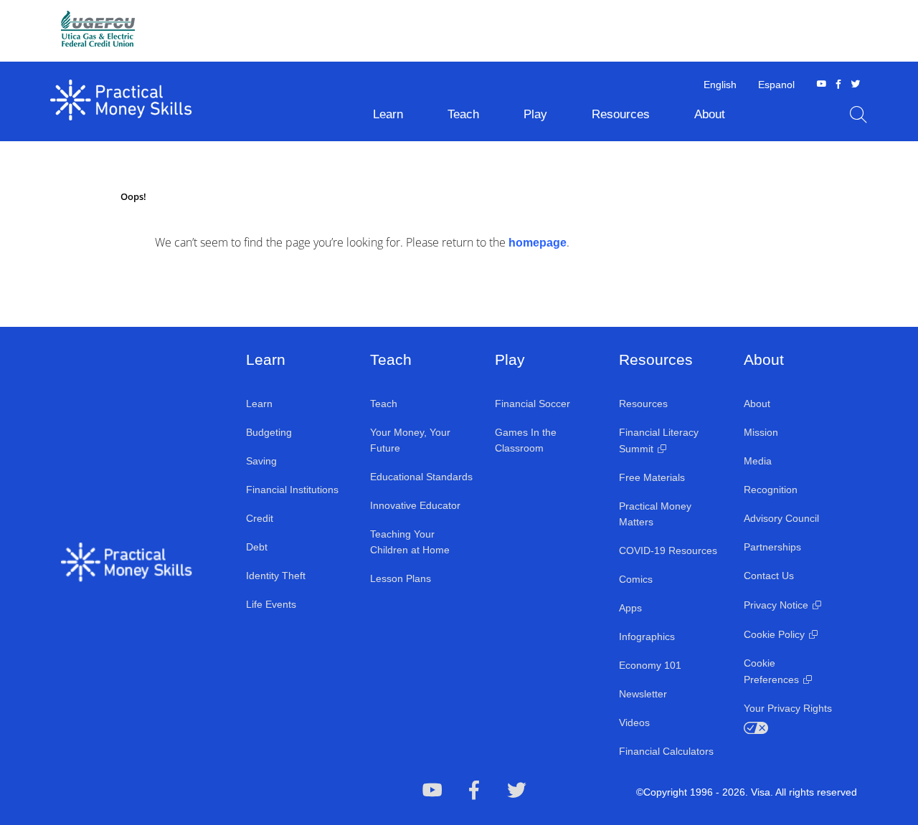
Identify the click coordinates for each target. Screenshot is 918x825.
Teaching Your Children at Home (410, 541)
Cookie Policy (774, 634)
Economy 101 (650, 665)
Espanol (776, 84)
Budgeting (269, 432)
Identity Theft (276, 575)
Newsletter (643, 694)
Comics (636, 579)
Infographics (647, 636)
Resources (643, 403)
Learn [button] (388, 114)
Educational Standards (421, 476)
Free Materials (652, 477)
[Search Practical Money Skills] (858, 115)
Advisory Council (781, 518)
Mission (761, 432)
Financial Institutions (292, 489)
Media (758, 461)
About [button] (709, 114)
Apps (630, 608)
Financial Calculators (666, 751)
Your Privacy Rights (788, 708)
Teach (383, 403)
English (720, 84)
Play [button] (535, 114)
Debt (257, 547)
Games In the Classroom (526, 440)
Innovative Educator (415, 505)
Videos (634, 722)
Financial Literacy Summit (659, 440)
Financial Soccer (532, 403)
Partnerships (772, 547)
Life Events (271, 604)
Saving (261, 461)
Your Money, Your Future (410, 440)
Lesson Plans (400, 578)
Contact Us (769, 575)
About (757, 403)
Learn (259, 403)
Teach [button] (463, 114)
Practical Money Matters (655, 514)
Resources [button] (621, 114)
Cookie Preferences (771, 671)
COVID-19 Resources (668, 550)
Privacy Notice (776, 605)
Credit (259, 518)
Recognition (771, 489)
